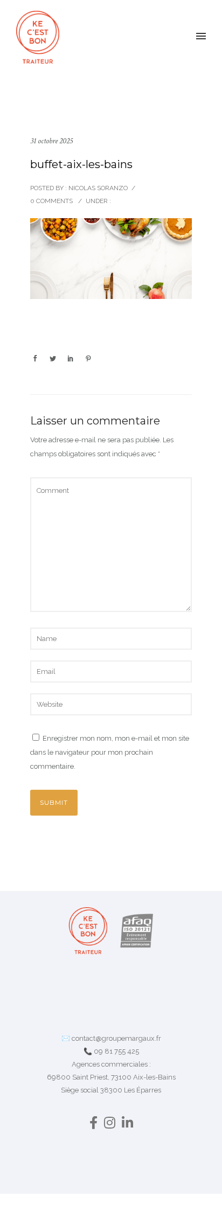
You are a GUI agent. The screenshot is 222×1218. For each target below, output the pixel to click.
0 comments (51, 201)
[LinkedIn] (127, 1125)
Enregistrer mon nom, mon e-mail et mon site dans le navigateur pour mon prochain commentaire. (109, 752)
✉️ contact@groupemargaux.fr (111, 1038)
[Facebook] (93, 1125)
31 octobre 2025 (51, 141)
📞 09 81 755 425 (111, 1051)
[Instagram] (109, 1125)
